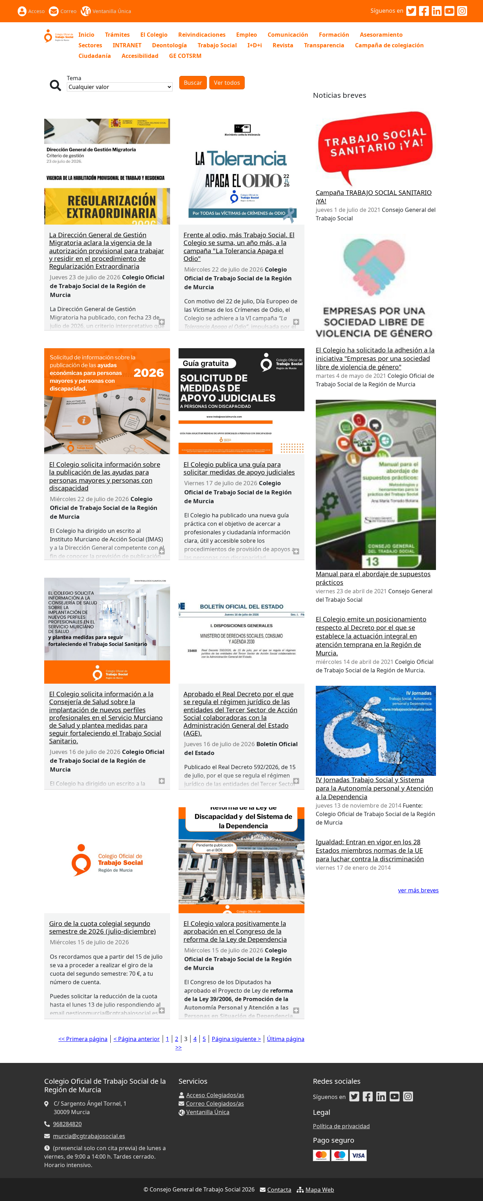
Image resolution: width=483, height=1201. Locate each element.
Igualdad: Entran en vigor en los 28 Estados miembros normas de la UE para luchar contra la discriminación (370, 850)
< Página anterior (137, 1039)
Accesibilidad (140, 56)
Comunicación (288, 34)
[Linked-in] (437, 11)
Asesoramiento (381, 34)
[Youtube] (449, 11)
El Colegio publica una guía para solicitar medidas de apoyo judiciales (239, 468)
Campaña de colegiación (389, 45)
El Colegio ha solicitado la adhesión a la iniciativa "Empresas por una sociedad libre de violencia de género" (375, 358)
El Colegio (154, 34)
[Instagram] (462, 11)
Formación (334, 34)
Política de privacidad (341, 1126)
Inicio (86, 34)
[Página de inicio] (58, 35)
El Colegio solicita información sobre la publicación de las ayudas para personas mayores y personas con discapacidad (104, 476)
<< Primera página (82, 1039)
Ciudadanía (94, 56)
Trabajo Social (217, 45)
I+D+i (255, 45)
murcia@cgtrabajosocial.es (89, 1136)
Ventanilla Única (112, 11)
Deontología (169, 45)
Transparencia (324, 45)
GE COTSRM (185, 56)
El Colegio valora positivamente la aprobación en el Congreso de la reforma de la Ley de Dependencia (235, 931)
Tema (74, 78)
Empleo (246, 34)
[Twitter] (411, 11)
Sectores (90, 45)
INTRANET (127, 45)
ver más (162, 322)
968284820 (67, 1124)
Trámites (117, 34)
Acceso (36, 11)
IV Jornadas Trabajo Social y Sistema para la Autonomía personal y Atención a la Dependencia (374, 788)
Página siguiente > (236, 1039)
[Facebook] (424, 11)
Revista (283, 45)
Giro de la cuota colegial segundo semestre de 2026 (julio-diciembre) (102, 927)
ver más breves (418, 890)
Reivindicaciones (202, 34)
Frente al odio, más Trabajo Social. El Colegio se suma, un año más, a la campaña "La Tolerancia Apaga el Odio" (239, 246)
